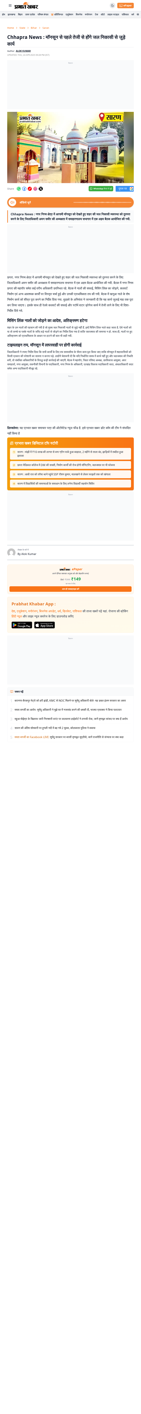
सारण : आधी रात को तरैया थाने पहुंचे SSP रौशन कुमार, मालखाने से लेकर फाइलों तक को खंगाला (64, 474)
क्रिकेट (67, 611)
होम (3, 14)
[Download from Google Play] (22, 625)
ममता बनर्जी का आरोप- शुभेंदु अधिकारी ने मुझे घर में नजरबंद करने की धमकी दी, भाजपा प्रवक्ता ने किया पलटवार (68, 710)
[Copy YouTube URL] (30, 189)
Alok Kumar (28, 554)
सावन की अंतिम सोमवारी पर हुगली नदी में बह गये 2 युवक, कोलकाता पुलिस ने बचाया (55, 728)
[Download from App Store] (44, 625)
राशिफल (125, 14)
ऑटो (103, 14)
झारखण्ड (11, 14)
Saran (45, 27)
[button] (70, 147)
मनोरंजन (88, 14)
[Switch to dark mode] (112, 5)
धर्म (132, 14)
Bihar (34, 27)
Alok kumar (23, 50)
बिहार (20, 14)
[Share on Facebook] (24, 189)
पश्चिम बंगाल (43, 14)
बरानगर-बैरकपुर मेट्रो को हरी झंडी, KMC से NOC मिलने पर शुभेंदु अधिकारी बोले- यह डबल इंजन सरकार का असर (70, 700)
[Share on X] (41, 189)
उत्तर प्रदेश (30, 14)
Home (10, 27)
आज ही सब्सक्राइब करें (70, 588)
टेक (96, 14)
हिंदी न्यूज (17, 616)
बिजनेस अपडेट (47, 611)
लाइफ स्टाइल (113, 14)
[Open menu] (10, 5)
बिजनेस (79, 14)
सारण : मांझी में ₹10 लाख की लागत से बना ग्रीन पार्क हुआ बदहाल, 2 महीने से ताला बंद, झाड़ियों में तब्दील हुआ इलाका (70, 454)
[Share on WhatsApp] (19, 189)
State (22, 27)
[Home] (26, 5)
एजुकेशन (69, 14)
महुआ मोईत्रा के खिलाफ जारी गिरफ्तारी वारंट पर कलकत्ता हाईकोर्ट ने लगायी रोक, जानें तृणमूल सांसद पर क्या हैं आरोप (71, 719)
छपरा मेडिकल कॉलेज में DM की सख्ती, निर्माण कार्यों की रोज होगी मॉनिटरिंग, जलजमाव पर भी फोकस (66, 465)
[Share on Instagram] (35, 189)
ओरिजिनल (58, 14)
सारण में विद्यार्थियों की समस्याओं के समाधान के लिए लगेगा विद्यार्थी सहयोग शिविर (55, 483)
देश (13, 611)
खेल (138, 14)
